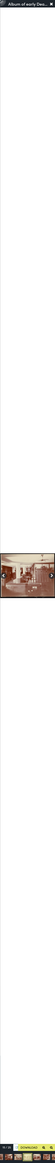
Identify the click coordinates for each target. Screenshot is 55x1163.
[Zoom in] (44, 1147)
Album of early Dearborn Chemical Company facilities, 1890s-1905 (28, 4)
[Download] (15, 1147)
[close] (51, 4)
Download (29, 1147)
